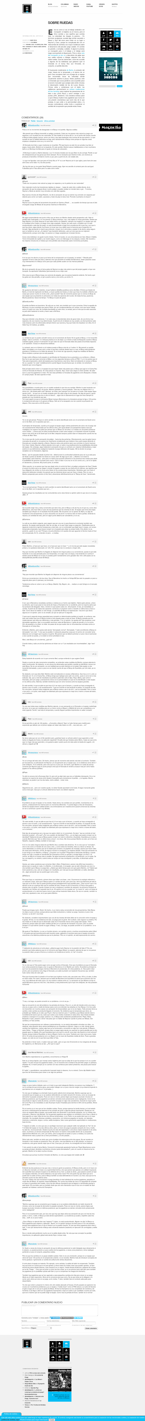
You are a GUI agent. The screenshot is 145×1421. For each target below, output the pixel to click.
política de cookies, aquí (10, 1420)
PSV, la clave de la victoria (37, 1373)
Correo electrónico (53, 1321)
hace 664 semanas (41, 1163)
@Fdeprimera (32, 654)
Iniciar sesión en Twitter (78, 1318)
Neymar (25, 49)
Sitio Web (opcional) (78, 1321)
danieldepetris (29, 1379)
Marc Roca (33, 40)
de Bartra (70, 70)
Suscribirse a (26, 1328)
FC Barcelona (39, 44)
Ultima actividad (49, 121)
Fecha (33, 121)
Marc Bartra (42, 46)
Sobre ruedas (60, 22)
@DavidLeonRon (34, 125)
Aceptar (51, 1420)
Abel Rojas (31, 333)
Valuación (40, 121)
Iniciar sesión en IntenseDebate (55, 1318)
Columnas (34, 42)
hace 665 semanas (45, 125)
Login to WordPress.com (67, 1318)
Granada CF (29, 46)
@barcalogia (32, 1081)
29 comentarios (27, 53)
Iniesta (36, 46)
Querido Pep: (35, 1388)
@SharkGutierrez (34, 213)
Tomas (27, 1405)
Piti (29, 49)
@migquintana (33, 285)
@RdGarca (32, 798)
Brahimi (28, 44)
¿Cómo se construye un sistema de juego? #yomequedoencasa (34, 1392)
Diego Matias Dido (30, 1384)
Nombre (24, 1321)
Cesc (32, 44)
